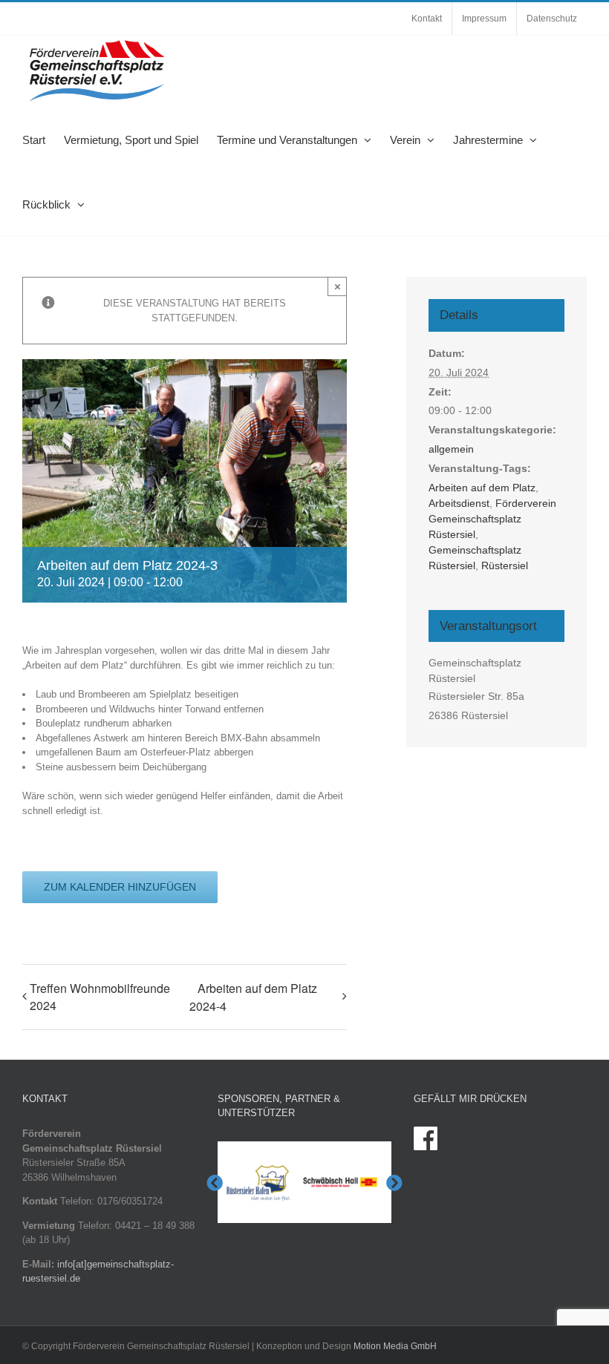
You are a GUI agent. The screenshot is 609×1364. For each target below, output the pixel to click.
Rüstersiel (504, 565)
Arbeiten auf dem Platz (482, 488)
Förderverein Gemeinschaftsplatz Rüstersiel (492, 518)
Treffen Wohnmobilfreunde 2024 (100, 997)
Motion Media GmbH (395, 1346)
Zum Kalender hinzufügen (120, 887)
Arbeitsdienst (459, 503)
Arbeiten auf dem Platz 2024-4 (253, 997)
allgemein (451, 449)
